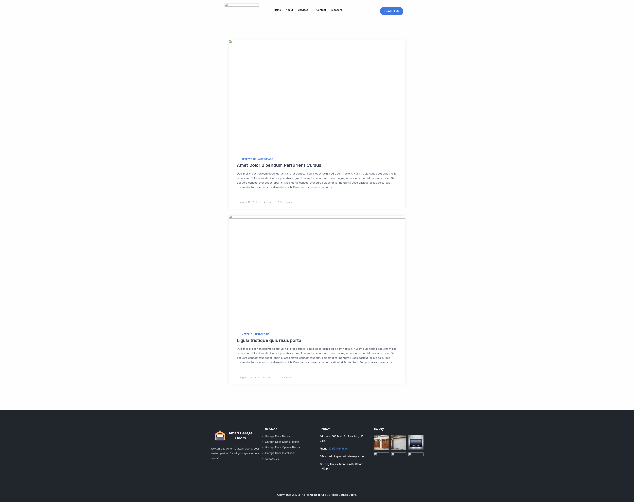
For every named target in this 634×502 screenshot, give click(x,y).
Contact (321, 10)
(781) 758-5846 (338, 448)
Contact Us (391, 11)
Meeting (247, 334)
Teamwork (249, 159)
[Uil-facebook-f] (225, 469)
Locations (336, 10)
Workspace (265, 159)
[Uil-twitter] (215, 469)
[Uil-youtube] (247, 469)
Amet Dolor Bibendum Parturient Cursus (279, 165)
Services (303, 10)
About (289, 10)
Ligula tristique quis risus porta (269, 340)
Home (277, 10)
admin (267, 202)
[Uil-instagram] (236, 469)
